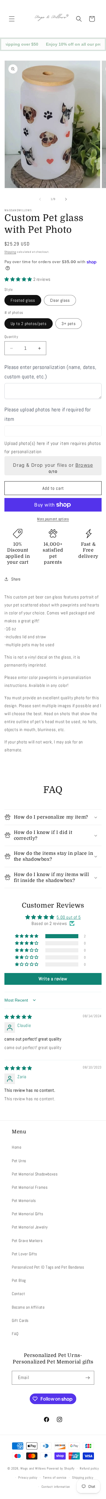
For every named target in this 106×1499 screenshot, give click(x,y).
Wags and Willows (33, 1468)
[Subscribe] (87, 1378)
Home (16, 1147)
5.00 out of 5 (69, 917)
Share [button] (16, 579)
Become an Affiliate (28, 1307)
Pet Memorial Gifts (27, 1213)
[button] (11, 18)
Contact (18, 1293)
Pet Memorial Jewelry (30, 1227)
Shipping (10, 252)
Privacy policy (27, 1477)
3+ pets (69, 323)
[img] (18, 1017)
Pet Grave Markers (27, 1240)
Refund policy (89, 1468)
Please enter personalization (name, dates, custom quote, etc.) (50, 372)
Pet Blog (19, 1280)
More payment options (53, 519)
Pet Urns (19, 1160)
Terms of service (55, 1477)
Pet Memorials (24, 1200)
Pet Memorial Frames (29, 1187)
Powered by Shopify (60, 1468)
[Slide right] (65, 199)
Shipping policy (82, 1477)
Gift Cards (20, 1320)
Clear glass (60, 300)
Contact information (56, 1487)
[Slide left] (40, 199)
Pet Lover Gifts (24, 1253)
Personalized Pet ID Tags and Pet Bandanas (48, 1267)
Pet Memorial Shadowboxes (34, 1174)
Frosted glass (23, 300)
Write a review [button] (53, 979)
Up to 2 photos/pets (29, 323)
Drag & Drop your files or (53, 465)
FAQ (15, 1333)
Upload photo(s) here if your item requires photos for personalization (52, 447)
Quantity (11, 336)
